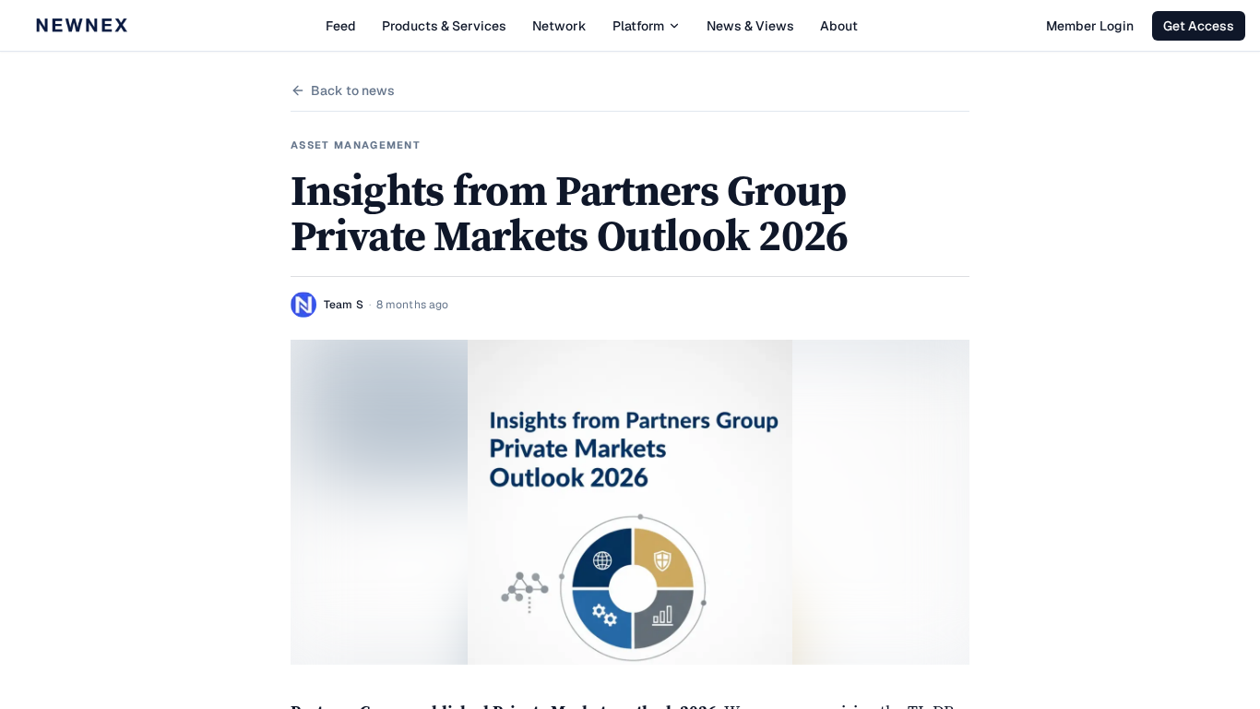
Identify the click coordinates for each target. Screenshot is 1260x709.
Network (559, 26)
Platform (638, 26)
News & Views (750, 26)
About (839, 26)
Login (1090, 26)
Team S (343, 304)
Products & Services (444, 26)
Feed (341, 26)
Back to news (353, 90)
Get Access (1198, 26)
